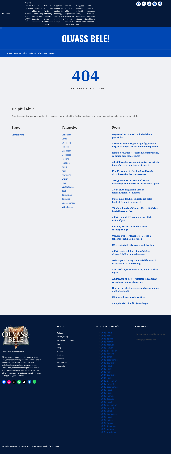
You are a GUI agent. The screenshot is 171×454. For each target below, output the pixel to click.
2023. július (106, 390)
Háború (65, 159)
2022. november (108, 408)
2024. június (106, 378)
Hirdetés (60, 355)
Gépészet (66, 155)
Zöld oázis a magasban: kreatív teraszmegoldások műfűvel (91, 14)
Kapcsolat (61, 366)
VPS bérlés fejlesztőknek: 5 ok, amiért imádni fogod (135, 271)
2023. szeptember (109, 387)
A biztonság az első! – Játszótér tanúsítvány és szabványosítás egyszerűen (134, 280)
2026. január (107, 348)
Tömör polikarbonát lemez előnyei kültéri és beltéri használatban (135, 210)
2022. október (107, 411)
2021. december (108, 426)
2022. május (107, 420)
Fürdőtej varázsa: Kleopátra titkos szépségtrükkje (129, 228)
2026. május (107, 336)
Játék (64, 167)
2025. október (107, 357)
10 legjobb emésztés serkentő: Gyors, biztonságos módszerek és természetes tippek (81, 15)
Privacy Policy (62, 337)
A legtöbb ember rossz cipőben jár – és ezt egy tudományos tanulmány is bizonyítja (59, 14)
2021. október (107, 429)
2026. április (107, 339)
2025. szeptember (109, 360)
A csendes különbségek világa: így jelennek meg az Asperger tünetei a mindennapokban (38, 15)
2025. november (108, 354)
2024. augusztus (109, 375)
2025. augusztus (109, 363)
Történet (66, 199)
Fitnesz (65, 147)
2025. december (109, 351)
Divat (64, 139)
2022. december (109, 405)
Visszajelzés (62, 363)
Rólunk (60, 333)
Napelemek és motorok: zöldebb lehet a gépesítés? (28, 12)
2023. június (106, 393)
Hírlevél (60, 351)
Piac (64, 183)
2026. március (107, 342)
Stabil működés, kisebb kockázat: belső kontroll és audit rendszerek (132, 200)
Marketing (66, 175)
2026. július (106, 333)
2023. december (109, 381)
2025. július (106, 366)
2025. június (106, 369)
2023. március (107, 396)
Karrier (65, 171)
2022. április (107, 423)
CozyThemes (54, 446)
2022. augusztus (109, 414)
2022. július (106, 417)
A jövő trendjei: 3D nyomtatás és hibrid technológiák (132, 219)
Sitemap (60, 359)
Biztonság (66, 135)
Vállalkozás (67, 207)
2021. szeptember (109, 432)
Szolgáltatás (68, 187)
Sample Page (18, 135)
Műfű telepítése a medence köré (128, 297)
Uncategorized (68, 203)
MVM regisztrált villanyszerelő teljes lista (133, 245)
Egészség (66, 143)
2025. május (107, 372)
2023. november (108, 384)
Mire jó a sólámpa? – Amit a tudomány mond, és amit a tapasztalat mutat (48, 15)
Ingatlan (66, 163)
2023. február (107, 399)
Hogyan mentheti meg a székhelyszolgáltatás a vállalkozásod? (135, 290)
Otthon (65, 179)
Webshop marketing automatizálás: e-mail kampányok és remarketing (134, 262)
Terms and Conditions (65, 340)
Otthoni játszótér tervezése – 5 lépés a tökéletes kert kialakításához (131, 237)
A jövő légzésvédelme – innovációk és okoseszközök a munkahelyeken (131, 253)
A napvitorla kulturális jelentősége (130, 303)
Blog (59, 348)
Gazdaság (66, 151)
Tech (64, 191)
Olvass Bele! (85, 38)
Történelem (67, 195)
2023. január (107, 402)
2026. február (107, 345)
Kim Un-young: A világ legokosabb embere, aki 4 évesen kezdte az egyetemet (70, 15)
